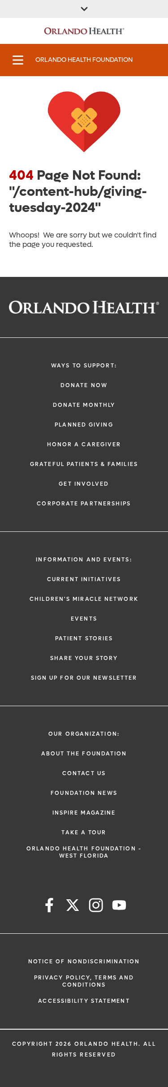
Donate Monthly (84, 405)
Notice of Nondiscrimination (84, 961)
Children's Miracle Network (84, 599)
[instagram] (96, 906)
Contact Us (84, 773)
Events (84, 618)
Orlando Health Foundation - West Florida (84, 852)
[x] (72, 906)
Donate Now (84, 385)
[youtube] (119, 906)
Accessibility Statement (83, 1001)
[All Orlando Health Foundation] (84, 9)
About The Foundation (84, 753)
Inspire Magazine (84, 812)
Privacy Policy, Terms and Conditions (84, 981)
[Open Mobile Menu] (18, 60)
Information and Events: (84, 559)
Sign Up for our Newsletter (84, 678)
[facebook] (49, 906)
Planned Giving (84, 424)
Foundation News (84, 793)
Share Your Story (84, 658)
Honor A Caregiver (84, 444)
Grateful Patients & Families (84, 464)
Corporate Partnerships (84, 503)
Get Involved (84, 483)
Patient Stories (84, 638)
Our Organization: (84, 734)
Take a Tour (83, 832)
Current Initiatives (84, 579)
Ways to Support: (84, 365)
